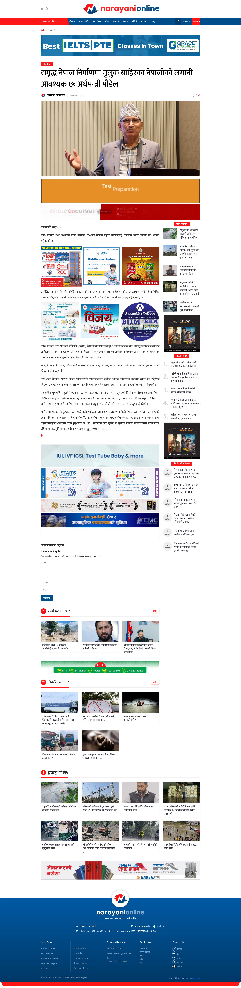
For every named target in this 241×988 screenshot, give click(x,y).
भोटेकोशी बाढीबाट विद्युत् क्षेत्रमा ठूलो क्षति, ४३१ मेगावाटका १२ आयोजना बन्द (190, 252)
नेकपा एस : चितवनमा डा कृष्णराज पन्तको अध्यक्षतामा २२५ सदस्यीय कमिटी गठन (186, 473)
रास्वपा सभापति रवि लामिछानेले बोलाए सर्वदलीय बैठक (100, 647)
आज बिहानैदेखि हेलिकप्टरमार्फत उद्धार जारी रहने (180, 847)
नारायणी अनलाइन (56, 95)
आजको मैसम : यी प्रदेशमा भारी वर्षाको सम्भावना (140, 847)
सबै (154, 611)
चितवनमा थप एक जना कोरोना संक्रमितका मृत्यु (184, 533)
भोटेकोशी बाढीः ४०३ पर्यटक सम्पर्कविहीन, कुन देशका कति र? (56, 647)
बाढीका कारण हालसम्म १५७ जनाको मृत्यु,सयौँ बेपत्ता (189, 306)
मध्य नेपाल (97, 21)
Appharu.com (195, 978)
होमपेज (72, 21)
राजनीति (115, 21)
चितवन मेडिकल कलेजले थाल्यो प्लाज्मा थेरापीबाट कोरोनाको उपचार (185, 518)
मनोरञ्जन (144, 21)
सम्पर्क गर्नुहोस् (145, 952)
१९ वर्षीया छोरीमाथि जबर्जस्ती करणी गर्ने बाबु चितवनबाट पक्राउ (98, 718)
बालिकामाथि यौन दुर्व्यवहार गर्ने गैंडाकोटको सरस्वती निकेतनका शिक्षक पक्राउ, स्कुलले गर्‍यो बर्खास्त (59, 720)
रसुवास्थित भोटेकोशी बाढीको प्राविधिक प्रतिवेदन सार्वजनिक (189, 234)
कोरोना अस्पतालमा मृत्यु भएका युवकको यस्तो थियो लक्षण (185, 503)
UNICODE (196, 21)
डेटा (141, 963)
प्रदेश (107, 21)
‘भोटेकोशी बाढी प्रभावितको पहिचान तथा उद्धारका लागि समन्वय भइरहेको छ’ (99, 848)
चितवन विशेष (84, 21)
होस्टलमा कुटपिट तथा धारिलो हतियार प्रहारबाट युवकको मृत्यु (99, 756)
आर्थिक (125, 21)
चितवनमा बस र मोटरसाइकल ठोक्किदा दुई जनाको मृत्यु (59, 756)
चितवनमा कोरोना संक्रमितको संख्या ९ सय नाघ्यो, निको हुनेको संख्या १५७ (186, 547)
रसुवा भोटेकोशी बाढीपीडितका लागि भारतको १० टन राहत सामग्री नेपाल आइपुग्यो (190, 288)
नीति (141, 959)
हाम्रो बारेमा (143, 948)
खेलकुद (154, 21)
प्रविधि (134, 21)
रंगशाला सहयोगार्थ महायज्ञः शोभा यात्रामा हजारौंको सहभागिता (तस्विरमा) (186, 488)
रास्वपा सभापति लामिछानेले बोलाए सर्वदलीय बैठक (188, 270)
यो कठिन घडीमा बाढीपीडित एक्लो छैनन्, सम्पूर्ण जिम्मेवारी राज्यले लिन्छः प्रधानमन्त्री (140, 648)
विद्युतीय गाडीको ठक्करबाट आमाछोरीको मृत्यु (135, 718)
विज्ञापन (142, 955)
